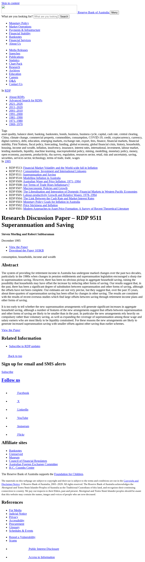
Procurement (16, 523)
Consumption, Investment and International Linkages (54, 171)
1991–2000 (16, 114)
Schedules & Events (21, 530)
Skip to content (10, 3)
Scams (13, 540)
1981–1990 (16, 117)
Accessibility (16, 520)
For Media (15, 510)
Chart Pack (15, 63)
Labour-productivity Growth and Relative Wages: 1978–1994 (60, 195)
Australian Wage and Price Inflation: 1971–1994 (52, 181)
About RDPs (17, 97)
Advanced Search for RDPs (25, 100)
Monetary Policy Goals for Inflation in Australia (51, 201)
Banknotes (15, 36)
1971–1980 (16, 120)
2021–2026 (16, 103)
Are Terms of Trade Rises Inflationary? (46, 184)
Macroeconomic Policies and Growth (45, 188)
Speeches (14, 53)
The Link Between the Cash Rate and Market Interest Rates (58, 198)
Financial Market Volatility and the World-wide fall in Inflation (60, 167)
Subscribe (7, 372)
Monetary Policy (19, 23)
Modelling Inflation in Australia (42, 178)
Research (14, 67)
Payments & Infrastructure (24, 30)
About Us (15, 43)
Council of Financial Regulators (28, 460)
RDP (8, 90)
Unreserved (16, 454)
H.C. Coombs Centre (21, 467)
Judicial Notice (18, 513)
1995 (8, 161)
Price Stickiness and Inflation (40, 205)
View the (18, 247)
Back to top (15, 356)
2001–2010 (16, 110)
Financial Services (20, 40)
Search (64, 16)
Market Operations (20, 26)
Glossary (14, 527)
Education (15, 74)
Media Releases (18, 50)
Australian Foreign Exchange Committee (33, 464)
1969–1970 (16, 124)
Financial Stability (20, 33)
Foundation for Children (68, 474)
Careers (13, 77)
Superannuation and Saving (39, 174)
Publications (16, 56)
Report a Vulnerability (22, 537)
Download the (26, 250)
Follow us (11, 380)
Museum (14, 457)
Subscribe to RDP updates (24, 346)
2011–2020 (16, 107)
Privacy (13, 517)
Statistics (14, 60)
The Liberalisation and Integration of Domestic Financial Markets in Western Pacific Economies (80, 191)
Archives (14, 70)
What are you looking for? (17, 16)
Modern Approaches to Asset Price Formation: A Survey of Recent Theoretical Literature (76, 208)
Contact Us (15, 84)
